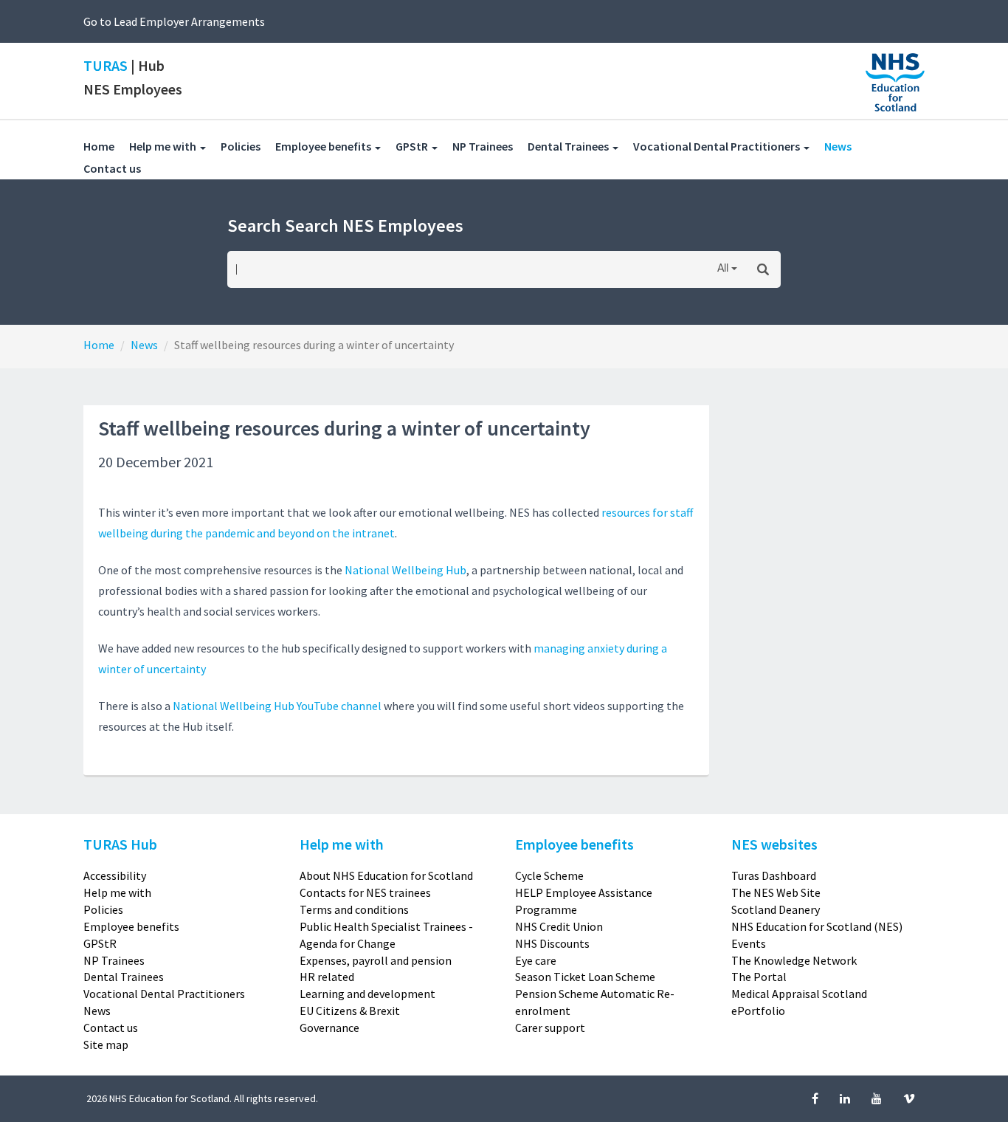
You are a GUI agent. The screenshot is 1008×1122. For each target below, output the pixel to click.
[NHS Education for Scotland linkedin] (846, 1098)
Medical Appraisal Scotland (799, 993)
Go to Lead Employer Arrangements (174, 21)
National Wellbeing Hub (405, 569)
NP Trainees (490, 146)
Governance (329, 1027)
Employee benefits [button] (324, 146)
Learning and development (367, 993)
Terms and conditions (354, 909)
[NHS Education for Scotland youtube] (878, 1098)
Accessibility (114, 875)
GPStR (100, 943)
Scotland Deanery (775, 909)
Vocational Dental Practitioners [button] (717, 146)
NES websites (774, 844)
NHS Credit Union (559, 926)
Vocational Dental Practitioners (164, 993)
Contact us (119, 168)
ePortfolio (758, 1010)
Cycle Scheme (549, 875)
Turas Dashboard (773, 875)
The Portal (759, 976)
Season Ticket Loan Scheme (585, 976)
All (722, 269)
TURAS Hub (120, 844)
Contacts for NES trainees (365, 892)
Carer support (550, 1027)
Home (98, 146)
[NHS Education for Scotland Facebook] (816, 1098)
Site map (105, 1044)
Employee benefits (131, 926)
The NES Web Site (776, 892)
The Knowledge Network (794, 960)
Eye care (535, 960)
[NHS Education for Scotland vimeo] (909, 1098)
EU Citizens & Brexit (350, 1010)
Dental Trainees (123, 976)
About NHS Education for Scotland (386, 875)
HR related (327, 976)
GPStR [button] (413, 146)
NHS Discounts (552, 943)
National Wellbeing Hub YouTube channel (277, 705)
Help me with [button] (164, 146)
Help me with (117, 892)
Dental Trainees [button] (569, 146)
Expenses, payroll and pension (376, 960)
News (845, 146)
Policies (248, 146)
